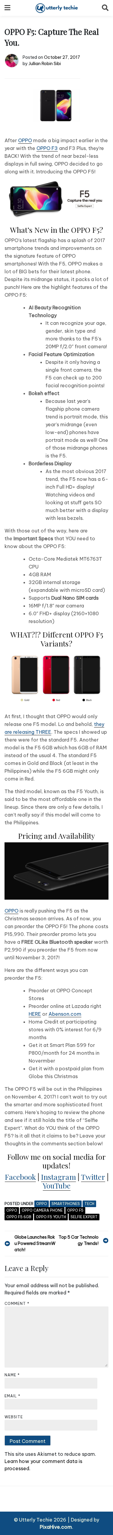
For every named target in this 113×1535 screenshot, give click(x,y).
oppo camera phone (42, 1210)
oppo (11, 1210)
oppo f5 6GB (18, 1217)
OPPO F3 (47, 148)
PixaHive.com (56, 1527)
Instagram (58, 1177)
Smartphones (66, 1203)
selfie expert (84, 1217)
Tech (89, 1203)
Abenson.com (65, 1014)
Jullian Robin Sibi (45, 63)
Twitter (93, 1177)
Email (12, 1396)
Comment (17, 1303)
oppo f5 (75, 1210)
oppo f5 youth (51, 1217)
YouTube (57, 1185)
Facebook (20, 1177)
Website (14, 1417)
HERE (35, 1014)
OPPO (25, 140)
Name (12, 1375)
